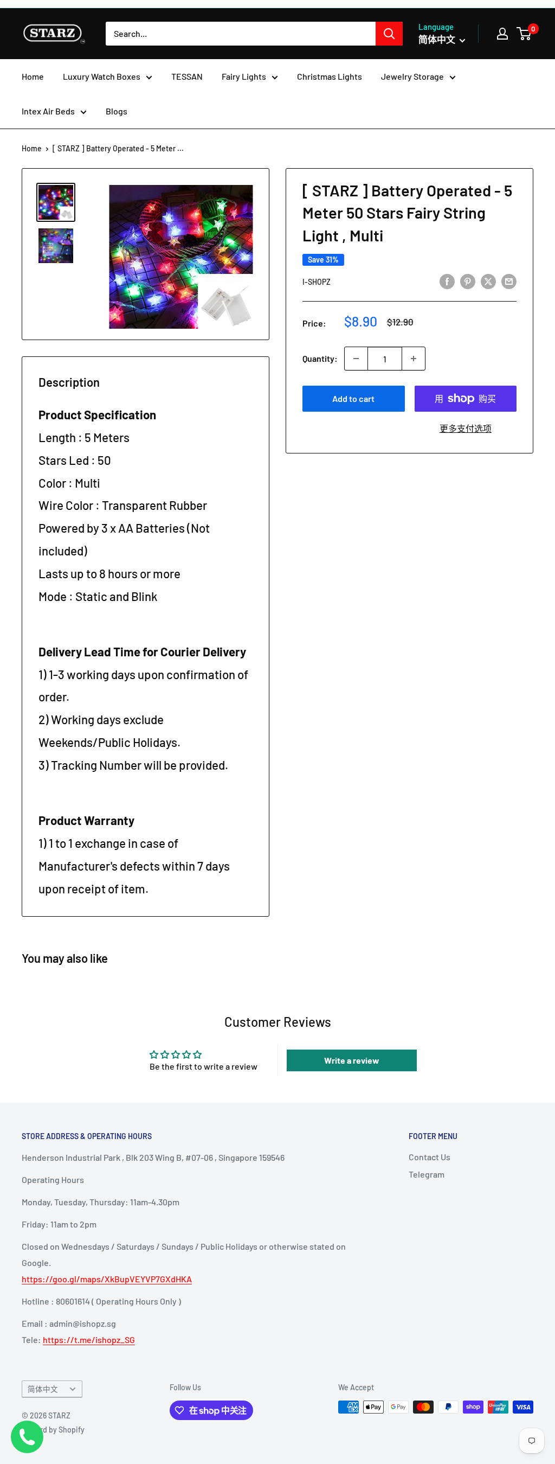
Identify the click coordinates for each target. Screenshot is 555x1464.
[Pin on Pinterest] (467, 280)
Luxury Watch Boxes (101, 76)
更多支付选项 (466, 428)
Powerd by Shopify (53, 1429)
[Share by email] (509, 280)
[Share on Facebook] (447, 280)
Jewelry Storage (412, 76)
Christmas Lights (329, 76)
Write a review (351, 1060)
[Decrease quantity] (356, 358)
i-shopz (316, 281)
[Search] (389, 34)
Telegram (426, 1174)
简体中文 (43, 1388)
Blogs (116, 111)
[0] (524, 33)
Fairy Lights (244, 76)
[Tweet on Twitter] (488, 280)
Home (33, 76)
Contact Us (429, 1157)
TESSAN (187, 76)
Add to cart (353, 398)
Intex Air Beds (48, 111)
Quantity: (320, 358)
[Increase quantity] (413, 358)
